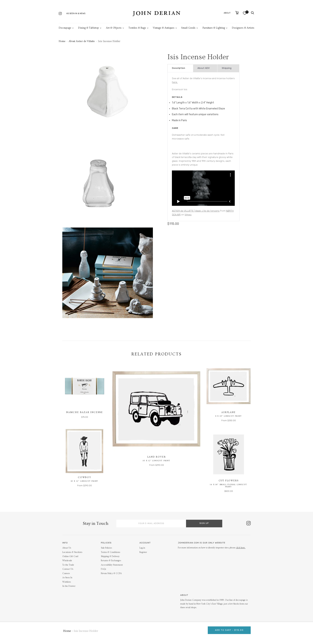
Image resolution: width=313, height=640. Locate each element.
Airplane (228, 412)
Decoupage (65, 27)
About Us (66, 548)
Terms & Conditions (110, 552)
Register (143, 552)
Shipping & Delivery (110, 556)
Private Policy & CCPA (111, 573)
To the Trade (68, 565)
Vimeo (188, 214)
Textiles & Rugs (137, 27)
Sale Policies (106, 548)
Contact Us (67, 569)
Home (62, 41)
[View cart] (237, 12)
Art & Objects (114, 27)
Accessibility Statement (112, 565)
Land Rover (156, 457)
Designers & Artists (243, 27)
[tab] (180, 68)
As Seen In (67, 577)
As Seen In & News (75, 13)
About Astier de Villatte (82, 41)
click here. (240, 548)
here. (175, 82)
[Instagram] (60, 14)
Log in (142, 548)
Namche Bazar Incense (84, 412)
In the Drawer (68, 586)
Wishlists (66, 582)
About (227, 13)
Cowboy (84, 477)
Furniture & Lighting (214, 27)
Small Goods (188, 27)
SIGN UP (204, 523)
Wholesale (67, 560)
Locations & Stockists (72, 552)
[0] (244, 13)
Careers (66, 573)
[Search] (252, 13)
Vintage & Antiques (163, 27)
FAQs (103, 569)
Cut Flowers (229, 480)
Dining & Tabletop (88, 27)
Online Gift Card (70, 556)
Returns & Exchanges (111, 560)
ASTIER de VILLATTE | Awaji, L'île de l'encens (196, 210)
